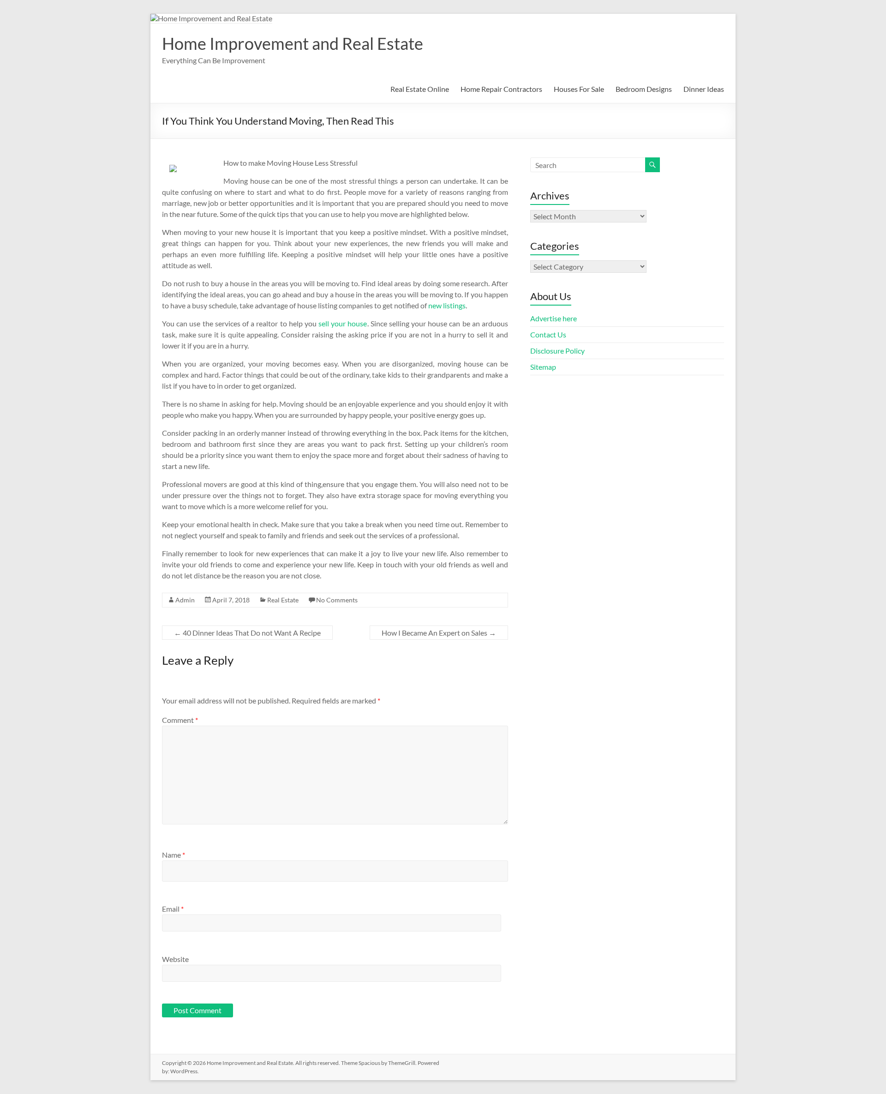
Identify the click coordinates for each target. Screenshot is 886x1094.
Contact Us (548, 334)
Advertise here (553, 318)
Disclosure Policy (557, 350)
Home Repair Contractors (501, 88)
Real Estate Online (419, 88)
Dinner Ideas (703, 88)
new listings (447, 305)
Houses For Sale (579, 88)
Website (175, 959)
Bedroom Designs (644, 88)
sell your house (342, 323)
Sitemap (543, 366)
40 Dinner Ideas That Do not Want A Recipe (247, 632)
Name (173, 854)
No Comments (337, 600)
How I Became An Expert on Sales (439, 632)
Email (173, 908)
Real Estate (283, 600)
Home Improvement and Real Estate (292, 43)
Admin (185, 600)
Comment (180, 719)
